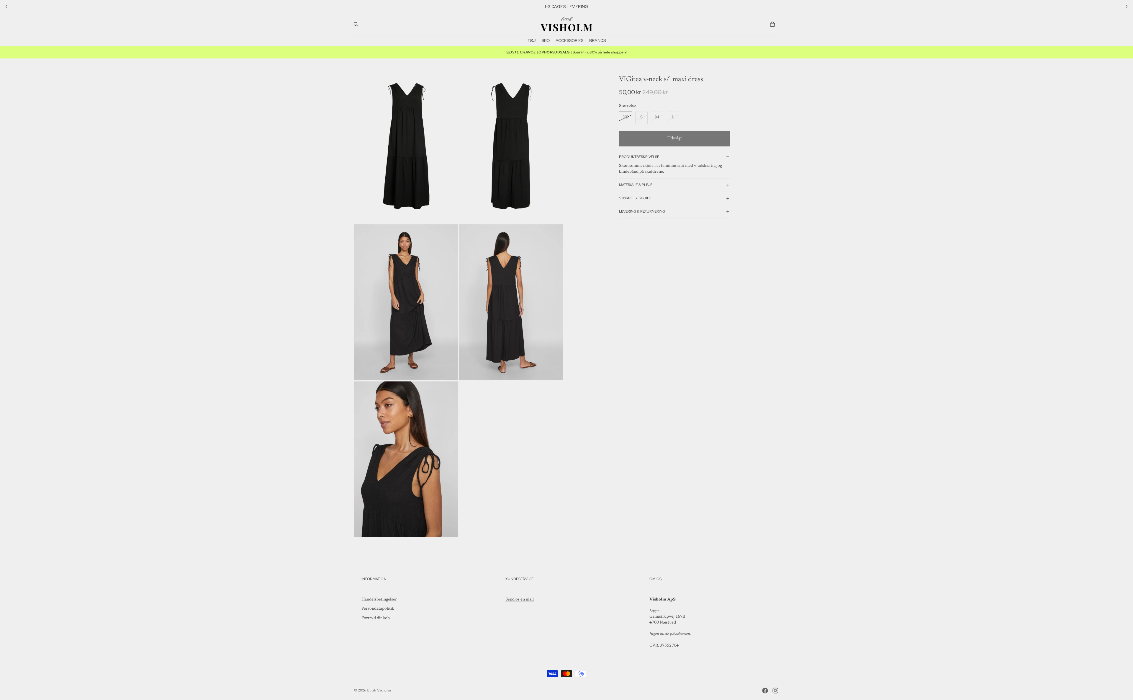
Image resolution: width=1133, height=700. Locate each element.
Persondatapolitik (377, 609)
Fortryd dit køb (375, 618)
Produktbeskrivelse (639, 156)
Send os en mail (519, 600)
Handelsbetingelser (379, 600)
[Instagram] (775, 690)
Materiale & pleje (635, 184)
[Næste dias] (1126, 6)
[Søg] (355, 24)
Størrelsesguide (635, 198)
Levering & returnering (642, 211)
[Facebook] (765, 690)
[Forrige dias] (6, 6)
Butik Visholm (379, 690)
